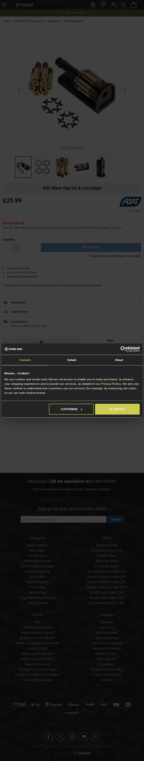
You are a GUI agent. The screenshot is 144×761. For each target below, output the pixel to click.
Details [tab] (72, 360)
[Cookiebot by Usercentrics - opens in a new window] (123, 349)
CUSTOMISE (69, 409)
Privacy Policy (111, 383)
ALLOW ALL (117, 409)
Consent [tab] (25, 360)
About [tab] (119, 360)
